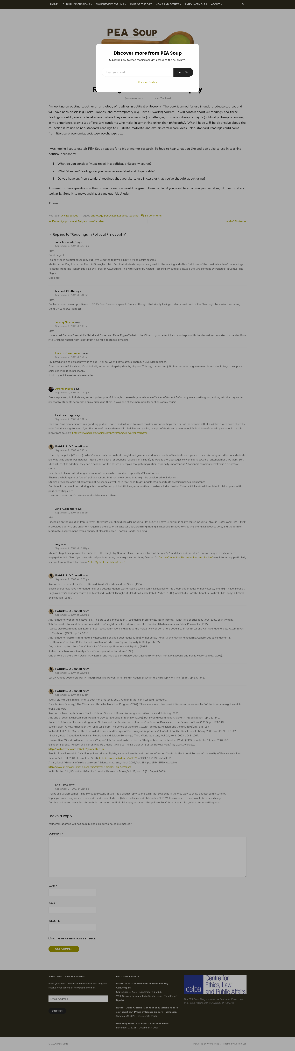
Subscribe (183, 72)
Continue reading (147, 82)
